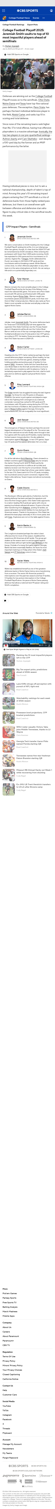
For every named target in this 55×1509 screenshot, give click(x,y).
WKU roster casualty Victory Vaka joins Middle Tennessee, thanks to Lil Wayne (33, 729)
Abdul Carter (18, 114)
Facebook (7, 1417)
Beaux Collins (16, 409)
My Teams (7, 1451)
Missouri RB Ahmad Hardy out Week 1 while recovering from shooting (34, 771)
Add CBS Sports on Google (18, 54)
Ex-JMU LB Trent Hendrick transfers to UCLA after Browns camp (33, 785)
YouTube (7, 1403)
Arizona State (29, 461)
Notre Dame (9, 103)
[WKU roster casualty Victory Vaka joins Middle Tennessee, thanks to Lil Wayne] (9, 732)
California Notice (10, 1376)
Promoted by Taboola (43, 613)
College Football (43, 96)
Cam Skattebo (29, 138)
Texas (23, 103)
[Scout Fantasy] (41, 1479)
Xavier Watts (23, 560)
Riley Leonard (23, 384)
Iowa (10, 517)
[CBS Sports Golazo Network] (27, 1468)
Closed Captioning (11, 1372)
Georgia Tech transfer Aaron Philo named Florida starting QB (32, 742)
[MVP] (28, 1478)
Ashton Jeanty (10, 138)
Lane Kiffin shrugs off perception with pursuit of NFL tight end (33, 685)
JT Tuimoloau (19, 552)
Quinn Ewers (23, 450)
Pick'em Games (10, 1293)
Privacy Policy (9, 1361)
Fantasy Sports (9, 1298)
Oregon (25, 259)
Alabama (26, 508)
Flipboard (7, 1430)
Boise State (23, 296)
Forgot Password (10, 1455)
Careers (6, 1332)
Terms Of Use (9, 1356)
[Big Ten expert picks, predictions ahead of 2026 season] (9, 674)
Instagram (7, 1412)
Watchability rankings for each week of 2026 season (33, 699)
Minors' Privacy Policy (13, 1365)
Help (5, 1388)
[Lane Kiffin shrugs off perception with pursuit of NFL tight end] (9, 689)
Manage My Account (12, 1442)
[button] (4, 10)
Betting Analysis (10, 1307)
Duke (10, 393)
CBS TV (6, 1345)
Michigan (24, 440)
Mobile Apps (8, 1316)
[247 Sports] (11, 1473)
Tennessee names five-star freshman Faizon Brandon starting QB (33, 756)
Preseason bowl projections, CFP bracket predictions (31, 713)
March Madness (10, 1311)
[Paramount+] (45, 1472)
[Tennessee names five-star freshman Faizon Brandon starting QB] (9, 761)
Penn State (39, 107)
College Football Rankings (13, 25)
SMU (13, 364)
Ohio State (43, 99)
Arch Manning (26, 458)
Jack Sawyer (23, 420)
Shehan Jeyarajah (12, 46)
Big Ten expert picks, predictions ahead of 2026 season (31, 670)
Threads (6, 1426)
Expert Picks (32, 25)
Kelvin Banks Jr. (24, 525)
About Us (7, 1327)
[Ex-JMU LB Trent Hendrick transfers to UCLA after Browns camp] (9, 789)
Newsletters (8, 1446)
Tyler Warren (23, 279)
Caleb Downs (23, 488)
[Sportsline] (29, 1473)
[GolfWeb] (27, 1484)
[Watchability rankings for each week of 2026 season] (9, 703)
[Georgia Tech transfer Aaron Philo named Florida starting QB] (9, 746)
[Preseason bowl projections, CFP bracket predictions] (9, 717)
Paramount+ (8, 1340)
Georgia (8, 395)
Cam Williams (37, 543)
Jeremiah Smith (24, 236)
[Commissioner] (15, 1478)
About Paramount (11, 1336)
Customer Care (10, 1392)
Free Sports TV (9, 1302)
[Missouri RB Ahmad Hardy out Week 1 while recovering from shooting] (9, 775)
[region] (27, 633)
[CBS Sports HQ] (38, 1463)
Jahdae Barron (24, 314)
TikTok (5, 1408)
